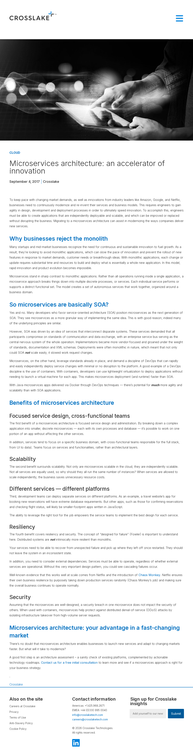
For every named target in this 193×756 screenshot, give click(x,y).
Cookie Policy (18, 728)
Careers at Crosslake (22, 706)
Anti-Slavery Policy (21, 723)
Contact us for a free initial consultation (69, 662)
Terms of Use (17, 717)
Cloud (14, 153)
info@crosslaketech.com (87, 714)
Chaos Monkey (149, 575)
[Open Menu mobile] (179, 18)
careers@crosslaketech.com (90, 719)
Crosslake (51, 182)
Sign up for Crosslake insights (153, 701)
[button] (169, 730)
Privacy (14, 711)
